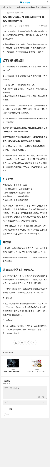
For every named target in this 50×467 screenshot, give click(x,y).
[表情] (39, 397)
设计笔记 (26, 3)
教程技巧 (12, 7)
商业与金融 (21, 7)
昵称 (6, 402)
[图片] (43, 397)
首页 (5, 7)
